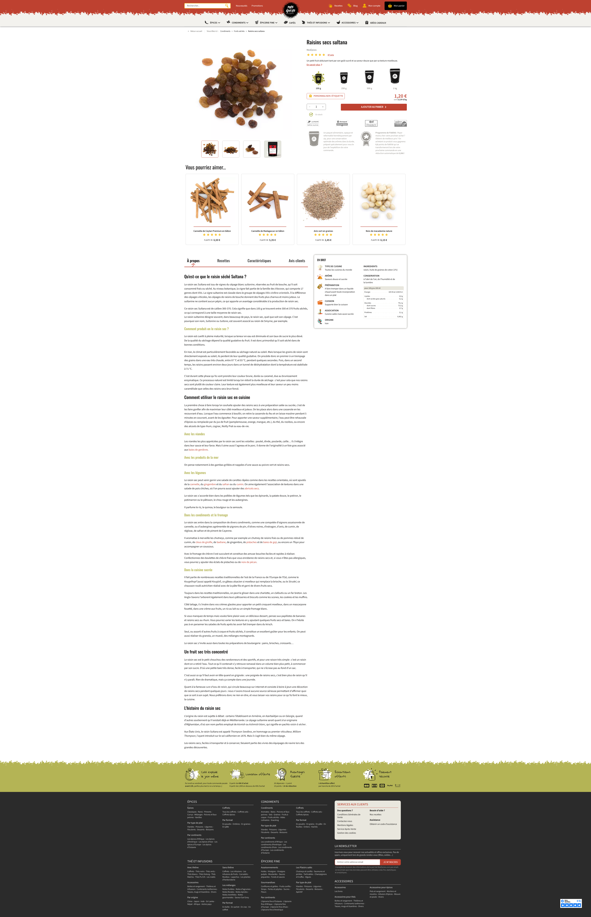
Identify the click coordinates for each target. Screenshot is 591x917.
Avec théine (193, 867)
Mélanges (198, 814)
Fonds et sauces (278, 877)
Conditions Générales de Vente (348, 816)
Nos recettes (375, 814)
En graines (245, 824)
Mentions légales (345, 825)
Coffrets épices (228, 814)
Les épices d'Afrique (195, 839)
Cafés (292, 23)
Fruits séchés (273, 817)
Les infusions (236, 871)
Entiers (307, 826)
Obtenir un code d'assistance (383, 824)
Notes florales (228, 892)
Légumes (208, 826)
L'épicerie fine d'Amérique (272, 909)
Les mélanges (228, 885)
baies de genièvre (198, 450)
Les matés (211, 877)
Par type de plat (195, 823)
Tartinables (308, 874)
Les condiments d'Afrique (272, 841)
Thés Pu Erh (200, 877)
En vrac (244, 907)
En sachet (235, 907)
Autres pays (207, 904)
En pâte (225, 826)
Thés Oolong (204, 874)
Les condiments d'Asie (273, 846)
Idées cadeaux (378, 23)
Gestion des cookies (346, 833)
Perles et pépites (275, 889)
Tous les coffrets (229, 811)
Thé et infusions (199, 861)
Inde (203, 901)
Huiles (263, 871)
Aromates (265, 811)
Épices (214, 23)
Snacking (275, 820)
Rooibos (225, 877)
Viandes (190, 826)
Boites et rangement (196, 886)
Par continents (194, 835)
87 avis (331, 55)
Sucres (286, 889)
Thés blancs (192, 874)
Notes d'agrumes (243, 889)
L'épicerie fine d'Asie (279, 907)
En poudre (226, 824)
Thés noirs (200, 871)
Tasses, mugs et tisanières (198, 892)
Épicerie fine (267, 23)
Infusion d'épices (385, 894)
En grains (310, 824)
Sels (270, 814)
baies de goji (270, 542)
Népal (190, 904)
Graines (277, 814)
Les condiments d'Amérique (274, 843)
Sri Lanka (210, 901)
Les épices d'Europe (202, 843)
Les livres (339, 891)
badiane (221, 542)
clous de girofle (204, 542)
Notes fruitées (228, 889)
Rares (200, 811)
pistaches (251, 542)
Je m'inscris (390, 862)
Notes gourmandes (232, 896)
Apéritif (299, 892)
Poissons (199, 826)
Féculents (191, 829)
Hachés (314, 826)
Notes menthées (229, 894)
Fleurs (263, 892)
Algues (308, 877)
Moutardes (272, 874)
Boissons (210, 829)
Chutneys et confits (304, 871)
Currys (190, 814)
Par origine (192, 897)
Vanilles (198, 817)
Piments (207, 811)
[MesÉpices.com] (291, 10)
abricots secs (252, 488)
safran (225, 484)
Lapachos (235, 877)
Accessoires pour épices (381, 887)
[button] (209, 149)
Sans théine (228, 867)
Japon (196, 901)
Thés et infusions (317, 23)
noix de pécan (248, 562)
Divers (213, 892)
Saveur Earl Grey (242, 897)
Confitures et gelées (269, 886)
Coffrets (226, 808)
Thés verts (210, 871)
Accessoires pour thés (345, 896)
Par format (227, 820)
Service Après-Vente (346, 829)
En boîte (225, 907)
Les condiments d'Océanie (272, 851)
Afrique (197, 904)
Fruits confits (284, 886)
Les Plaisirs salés (304, 867)
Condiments (239, 23)
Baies (273, 811)
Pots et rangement (378, 891)
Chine (189, 901)
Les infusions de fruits (234, 873)
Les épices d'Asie (206, 841)
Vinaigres (272, 871)
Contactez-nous (344, 821)
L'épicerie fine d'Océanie (271, 901)
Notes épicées (242, 892)
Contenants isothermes (207, 889)
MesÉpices (312, 50)
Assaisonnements (269, 867)
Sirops (263, 889)
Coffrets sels (243, 811)
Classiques (192, 811)
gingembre (210, 484)
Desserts (200, 829)
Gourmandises (268, 882)
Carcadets (243, 874)
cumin (240, 484)
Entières (236, 824)
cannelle (194, 484)
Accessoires (349, 23)
